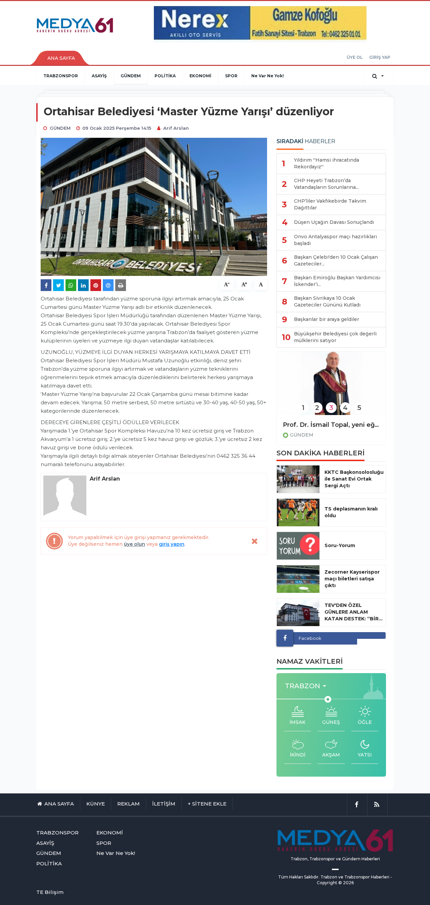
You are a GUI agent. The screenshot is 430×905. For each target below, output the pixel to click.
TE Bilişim (49, 892)
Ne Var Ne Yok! (267, 75)
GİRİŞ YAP (379, 57)
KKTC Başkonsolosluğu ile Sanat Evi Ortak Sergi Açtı (354, 479)
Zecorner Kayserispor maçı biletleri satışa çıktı (352, 578)
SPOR (231, 75)
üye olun (134, 544)
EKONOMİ (200, 75)
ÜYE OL (354, 57)
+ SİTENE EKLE (207, 803)
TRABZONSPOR (60, 75)
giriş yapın (171, 544)
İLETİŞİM (163, 803)
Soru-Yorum (340, 545)
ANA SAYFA (61, 58)
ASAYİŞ (99, 75)
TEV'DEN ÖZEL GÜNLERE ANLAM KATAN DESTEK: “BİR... (354, 612)
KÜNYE (95, 803)
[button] (307, 686)
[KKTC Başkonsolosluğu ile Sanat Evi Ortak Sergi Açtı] (298, 479)
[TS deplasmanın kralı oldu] (298, 512)
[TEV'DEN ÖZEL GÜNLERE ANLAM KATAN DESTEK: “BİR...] (298, 612)
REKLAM (128, 803)
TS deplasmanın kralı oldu (351, 512)
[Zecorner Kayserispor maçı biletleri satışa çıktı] (298, 579)
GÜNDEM (131, 75)
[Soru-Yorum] (298, 546)
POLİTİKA (165, 75)
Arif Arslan (176, 128)
